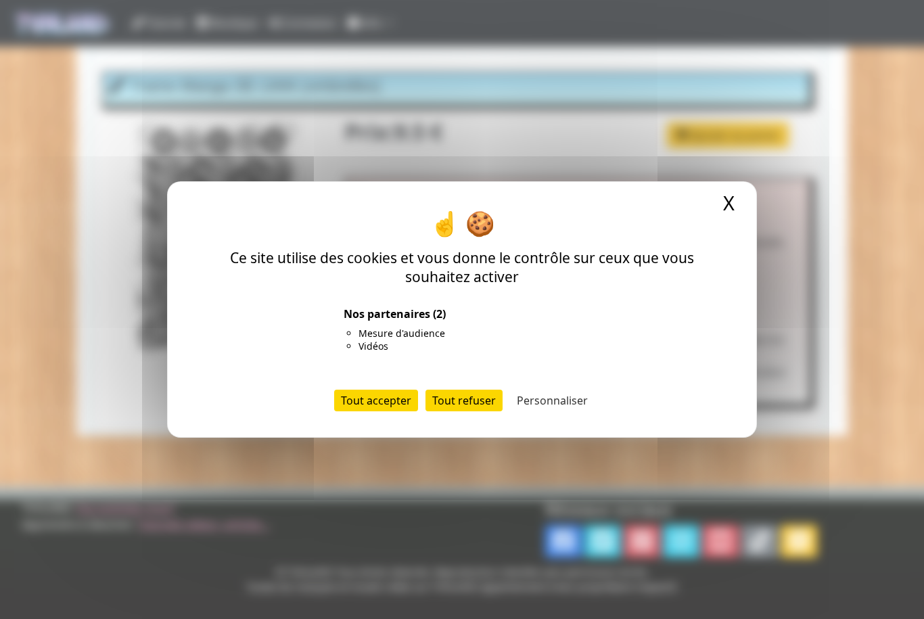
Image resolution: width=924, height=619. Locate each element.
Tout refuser (464, 400)
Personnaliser (552, 400)
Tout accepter (376, 400)
